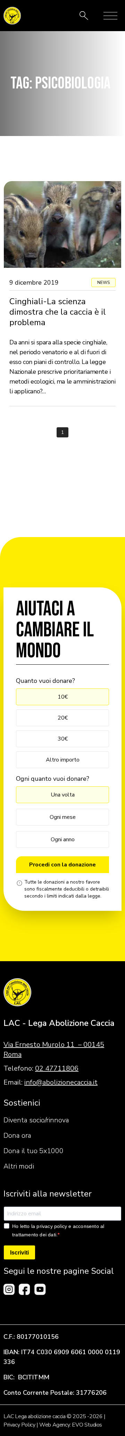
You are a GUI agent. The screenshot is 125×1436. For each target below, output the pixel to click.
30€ (63, 739)
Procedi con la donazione (62, 865)
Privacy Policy (19, 1425)
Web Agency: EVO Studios (70, 1425)
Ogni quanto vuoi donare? (52, 778)
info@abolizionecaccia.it (61, 1082)
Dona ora (17, 1135)
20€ (63, 718)
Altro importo (63, 760)
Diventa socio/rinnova (36, 1120)
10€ (63, 697)
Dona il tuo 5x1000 (33, 1151)
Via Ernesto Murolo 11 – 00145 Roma (53, 1049)
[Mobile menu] (110, 16)
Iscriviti (19, 1253)
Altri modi (18, 1166)
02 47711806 (56, 1068)
